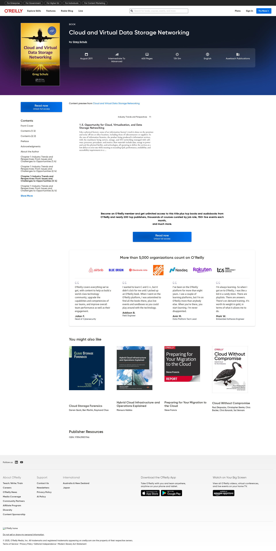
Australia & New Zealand (76, 483)
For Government (33, 3)
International (71, 477)
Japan (66, 487)
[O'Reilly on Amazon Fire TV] (223, 495)
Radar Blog (67, 10)
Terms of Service (10, 544)
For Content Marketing (94, 3)
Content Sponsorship (14, 514)
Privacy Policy (44, 492)
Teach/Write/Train (13, 483)
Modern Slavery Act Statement (72, 544)
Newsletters (43, 487)
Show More (27, 196)
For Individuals (71, 3)
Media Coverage (12, 496)
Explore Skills (34, 10)
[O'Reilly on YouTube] (21, 462)
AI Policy (41, 496)
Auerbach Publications (238, 58)
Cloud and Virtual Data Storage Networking (116, 103)
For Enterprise (13, 3)
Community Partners (14, 501)
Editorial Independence (45, 544)
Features (50, 10)
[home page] (14, 11)
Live (80, 10)
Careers (7, 487)
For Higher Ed (53, 3)
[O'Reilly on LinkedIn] (16, 462)
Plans (237, 10)
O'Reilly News (10, 492)
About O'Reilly (12, 477)
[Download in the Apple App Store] (150, 495)
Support (42, 477)
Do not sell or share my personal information (23, 534)
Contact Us (43, 483)
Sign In (249, 10)
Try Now (262, 10)
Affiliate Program (12, 505)
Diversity (7, 509)
